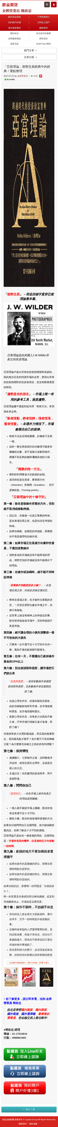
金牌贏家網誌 (14, 38)
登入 (47, 4)
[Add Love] (40, 76)
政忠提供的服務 (43, 33)
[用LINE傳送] (9, 79)
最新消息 (14, 44)
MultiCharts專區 (43, 44)
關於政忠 (14, 33)
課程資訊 (43, 38)
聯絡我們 (22, 1124)
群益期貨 (9, 4)
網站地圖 (33, 1124)
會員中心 (54, 4)
